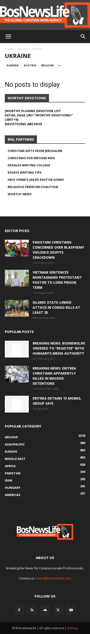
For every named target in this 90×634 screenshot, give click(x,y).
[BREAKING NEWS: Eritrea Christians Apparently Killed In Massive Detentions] (17, 374)
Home (9, 49)
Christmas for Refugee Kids (31, 158)
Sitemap (72, 628)
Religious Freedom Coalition (33, 187)
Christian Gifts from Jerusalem (35, 151)
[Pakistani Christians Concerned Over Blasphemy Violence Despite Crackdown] (17, 248)
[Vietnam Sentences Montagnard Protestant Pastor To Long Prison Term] (17, 278)
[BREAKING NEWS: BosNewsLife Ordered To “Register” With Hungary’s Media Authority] (17, 349)
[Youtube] (71, 610)
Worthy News (20, 194)
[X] (58, 610)
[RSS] (32, 610)
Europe (23, 49)
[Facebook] (19, 610)
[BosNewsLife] (45, 15)
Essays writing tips (25, 172)
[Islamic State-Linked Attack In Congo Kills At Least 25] (17, 308)
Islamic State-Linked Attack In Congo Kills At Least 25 (56, 307)
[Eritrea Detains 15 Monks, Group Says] (17, 404)
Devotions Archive (23, 123)
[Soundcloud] (45, 610)
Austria (30, 65)
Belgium (47, 65)
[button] (8, 36)
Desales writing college (29, 165)
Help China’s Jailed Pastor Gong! (36, 179)
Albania (13, 65)
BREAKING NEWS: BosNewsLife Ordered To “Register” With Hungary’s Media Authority (59, 348)
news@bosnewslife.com (53, 578)
